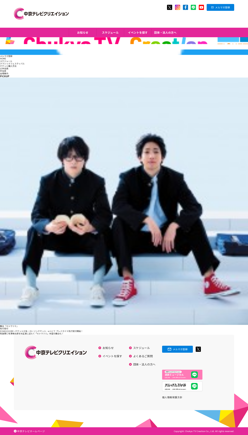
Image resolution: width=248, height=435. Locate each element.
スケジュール (110, 32)
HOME (3, 58)
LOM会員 (4, 68)
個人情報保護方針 (172, 397)
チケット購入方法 (8, 65)
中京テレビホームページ (31, 431)
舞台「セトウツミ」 (9, 326)
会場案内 (4, 73)
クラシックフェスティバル (12, 63)
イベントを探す (138, 32)
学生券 (3, 70)
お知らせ (82, 32)
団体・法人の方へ (165, 32)
